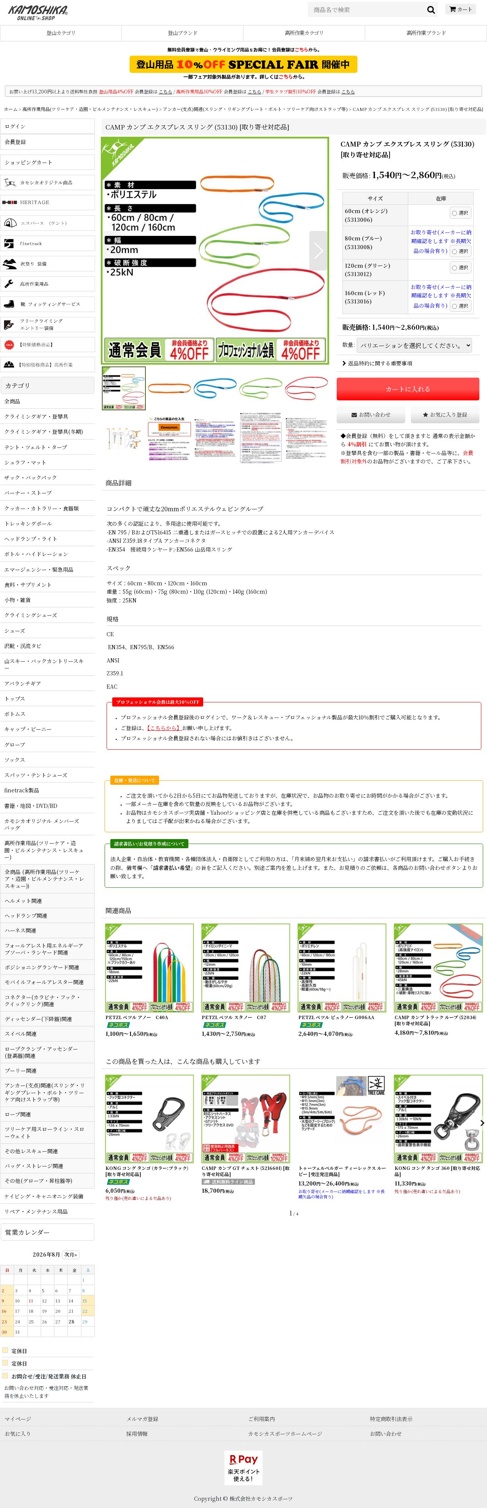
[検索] (431, 9)
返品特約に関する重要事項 (380, 363)
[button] (112, 250)
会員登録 (356, 435)
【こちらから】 (164, 728)
